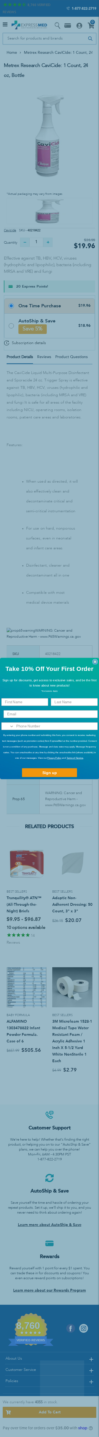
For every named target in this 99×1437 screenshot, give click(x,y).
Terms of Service (75, 758)
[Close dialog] (95, 662)
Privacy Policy (54, 758)
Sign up (49, 772)
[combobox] (8, 726)
